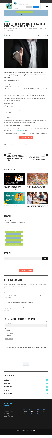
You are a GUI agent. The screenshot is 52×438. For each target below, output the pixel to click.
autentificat (11, 222)
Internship (6, 21)
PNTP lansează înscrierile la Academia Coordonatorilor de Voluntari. (18, 302)
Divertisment (8, 335)
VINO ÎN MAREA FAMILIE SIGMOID (10, 205)
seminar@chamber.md (20, 130)
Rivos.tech (34, 430)
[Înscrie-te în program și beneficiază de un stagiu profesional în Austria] (26, 53)
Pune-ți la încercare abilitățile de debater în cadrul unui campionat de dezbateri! (37, 205)
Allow (36, 6)
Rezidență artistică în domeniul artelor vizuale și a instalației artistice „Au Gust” (36, 187)
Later (29, 6)
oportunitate (32, 144)
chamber (6, 144)
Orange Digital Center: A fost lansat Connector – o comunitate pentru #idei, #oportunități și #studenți (13, 188)
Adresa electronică (9, 323)
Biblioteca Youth (9, 333)
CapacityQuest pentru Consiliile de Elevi (12, 291)
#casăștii (6, 380)
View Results (26, 368)
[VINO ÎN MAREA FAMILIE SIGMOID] (12, 197)
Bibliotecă (8, 383)
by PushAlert (16, 8)
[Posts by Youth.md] (4, 35)
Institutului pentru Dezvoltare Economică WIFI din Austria (19, 144)
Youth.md (8, 35)
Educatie (7, 390)
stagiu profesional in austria (41, 144)
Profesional (8, 332)
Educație (8, 330)
